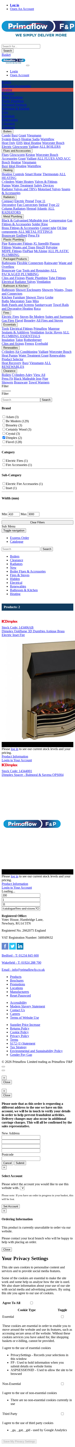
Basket (6, 54)
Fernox (29, 343)
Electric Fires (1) (17, 460)
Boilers (7, 131)
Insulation (8, 340)
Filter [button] (5, 393)
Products (15, 976)
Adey (28, 375)
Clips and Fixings (13, 278)
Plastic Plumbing (13, 239)
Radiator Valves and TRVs (19, 189)
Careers (15, 1014)
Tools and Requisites (36, 270)
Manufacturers (19, 991)
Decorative (9, 205)
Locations (16, 988)
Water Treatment (22, 185)
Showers (47, 290)
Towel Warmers (39, 382)
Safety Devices (44, 185)
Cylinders (8, 181)
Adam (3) (12, 417)
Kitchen (7, 297)
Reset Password (20, 995)
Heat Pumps (10, 355)
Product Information (15, 756)
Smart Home (33, 174)
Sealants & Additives (15, 332)
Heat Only (8, 143)
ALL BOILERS (50, 146)
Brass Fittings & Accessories (20, 228)
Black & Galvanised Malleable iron (25, 220)
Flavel (19, 320)
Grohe (49, 297)
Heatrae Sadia (30, 139)
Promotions (17, 984)
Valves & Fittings (46, 181)
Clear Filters (37, 522)
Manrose (54, 328)
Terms (14, 1039)
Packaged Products (15, 259)
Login (14, 71)
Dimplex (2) (14, 438)
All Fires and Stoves (49, 320)
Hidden (15, 579)
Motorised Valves (49, 189)
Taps (28, 301)
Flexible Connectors (30, 263)
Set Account (10, 1206)
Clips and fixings (13, 343)
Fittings (6, 247)
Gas (18, 270)
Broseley (30, 320)
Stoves (24, 316)
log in (14, 749)
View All (39, 375)
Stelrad (43, 205)
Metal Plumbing (12, 216)
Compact (8, 201)
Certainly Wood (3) (18, 429)
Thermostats (50, 174)
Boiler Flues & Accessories (28, 571)
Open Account (19, 75)
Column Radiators (14, 208)
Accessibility (18, 1002)
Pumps (6, 185)
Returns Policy (19, 1028)
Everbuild (41, 343)
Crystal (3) (13, 433)
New (13, 567)
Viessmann (34, 135)
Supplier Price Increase (25, 1024)
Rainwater (51, 263)
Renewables (10, 347)
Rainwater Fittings (20, 243)
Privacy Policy (19, 1036)
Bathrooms (9, 263)
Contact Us (17, 1010)
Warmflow (47, 139)
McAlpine (40, 251)
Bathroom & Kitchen (15, 285)
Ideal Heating (32, 143)
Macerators (17, 301)
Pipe (5, 243)
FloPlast (27, 251)
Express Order (19, 538)
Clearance (9, 370)
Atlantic (42, 208)
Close (6, 1082)
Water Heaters (24, 181)
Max (24, 514)
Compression (57, 220)
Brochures (17, 980)
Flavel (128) (14, 442)
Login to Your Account (17, 760)
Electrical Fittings (21, 328)
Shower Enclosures (28, 290)
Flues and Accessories (17, 150)
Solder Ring (40, 224)
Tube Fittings (57, 278)
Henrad (31, 208)
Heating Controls (13, 174)
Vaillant (34, 146)
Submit (20, 1163)
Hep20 (40, 247)
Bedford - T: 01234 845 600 (20, 955)
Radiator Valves (25, 281)
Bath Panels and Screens (18, 305)
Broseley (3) (14, 425)
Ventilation (43, 281)
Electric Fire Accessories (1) (24, 484)
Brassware (8, 235)
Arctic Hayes (53, 332)
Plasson (55, 243)
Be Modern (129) (17, 421)
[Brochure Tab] (3, 1066)
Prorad (29, 201)
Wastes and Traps (23, 247)
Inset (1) (11, 488)
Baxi (14, 135)
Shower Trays (35, 297)
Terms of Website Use (24, 1017)
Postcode (8, 1154)
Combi (6, 135)
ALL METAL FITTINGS (35, 231)
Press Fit (33, 235)
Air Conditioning (26, 351)
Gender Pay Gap (21, 1054)
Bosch (16, 139)
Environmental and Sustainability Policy (36, 1051)
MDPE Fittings (12, 251)
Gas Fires (8, 320)
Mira (35, 301)
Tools (5, 328)
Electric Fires (10, 316)
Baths (5, 301)
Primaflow (40, 328)
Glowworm (20, 146)
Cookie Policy (19, 1032)
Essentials (9, 324)
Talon (19, 340)
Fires (6, 312)
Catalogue (16, 541)
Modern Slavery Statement (27, 1006)
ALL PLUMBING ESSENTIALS (35, 334)
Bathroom (8, 290)
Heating (7, 170)
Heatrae (16, 162)
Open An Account (22, 9)
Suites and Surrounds (59, 316)
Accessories (9, 158)
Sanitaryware (43, 305)
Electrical (8, 281)
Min (4, 514)
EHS (19, 143)
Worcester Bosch (53, 143)
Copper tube (48, 228)
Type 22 (54, 205)
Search (7, 50)
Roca (37, 308)
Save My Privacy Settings (19, 1441)
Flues (5, 155)
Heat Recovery (11, 363)
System (6, 139)
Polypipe (52, 247)
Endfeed (21, 235)
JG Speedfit (41, 243)
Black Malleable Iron (27, 378)
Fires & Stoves (19, 575)
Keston (30, 155)
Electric (7, 146)
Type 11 (40, 201)
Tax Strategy (18, 1047)
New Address (11, 1133)
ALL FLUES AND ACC (54, 158)
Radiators (9, 197)
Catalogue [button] (8, 127)
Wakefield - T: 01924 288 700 (21, 962)
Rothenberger (33, 340)
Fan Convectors (27, 205)
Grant (22, 135)
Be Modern (36, 316)
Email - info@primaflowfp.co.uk (23, 969)
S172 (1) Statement (22, 1043)
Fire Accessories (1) (19, 465)
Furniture (19, 297)
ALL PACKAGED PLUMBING (29, 272)
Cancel (7, 1163)
